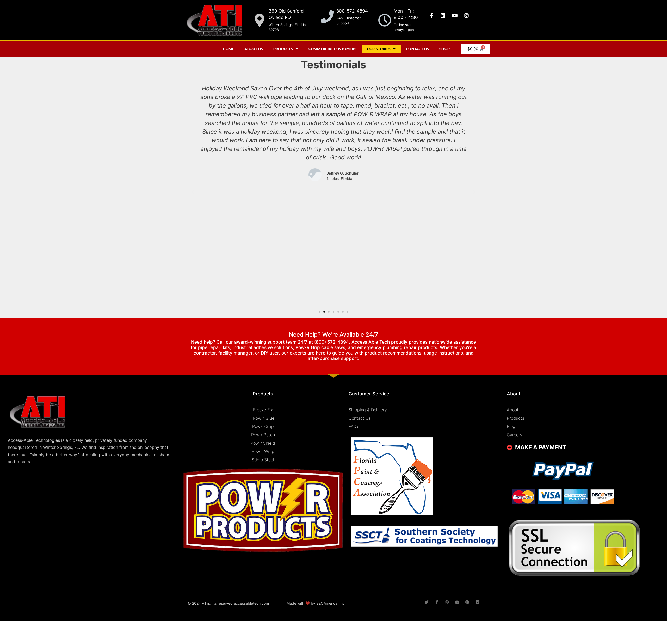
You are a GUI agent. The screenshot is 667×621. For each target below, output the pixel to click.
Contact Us (417, 49)
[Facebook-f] (431, 15)
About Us (253, 49)
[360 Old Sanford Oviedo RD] (259, 20)
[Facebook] (437, 602)
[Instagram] (466, 15)
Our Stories (379, 49)
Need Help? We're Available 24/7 (333, 334)
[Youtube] (454, 15)
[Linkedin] (443, 15)
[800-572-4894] (327, 16)
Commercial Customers (332, 49)
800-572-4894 (352, 11)
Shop (444, 49)
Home (228, 49)
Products (283, 49)
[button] (192, 192)
